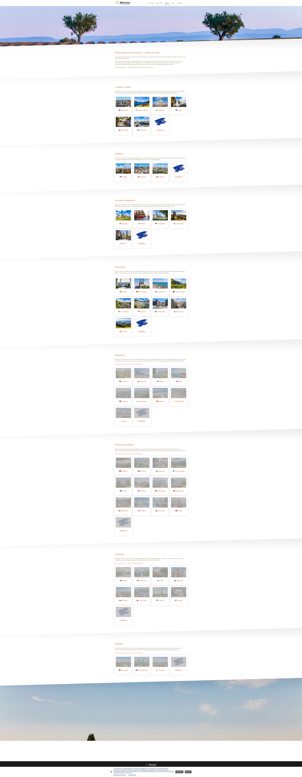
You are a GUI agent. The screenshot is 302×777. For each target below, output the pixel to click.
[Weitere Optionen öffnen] (185, 2)
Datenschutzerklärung (120, 775)
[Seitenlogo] (123, 3)
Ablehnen (188, 772)
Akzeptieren (179, 772)
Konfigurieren (132, 775)
